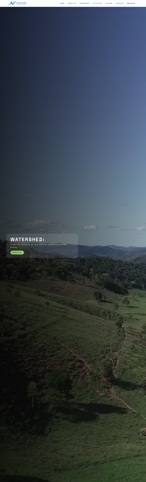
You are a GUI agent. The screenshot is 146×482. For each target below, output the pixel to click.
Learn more (17, 252)
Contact (120, 3)
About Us (72, 3)
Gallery (109, 3)
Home (62, 3)
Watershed (84, 3)
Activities (97, 3)
